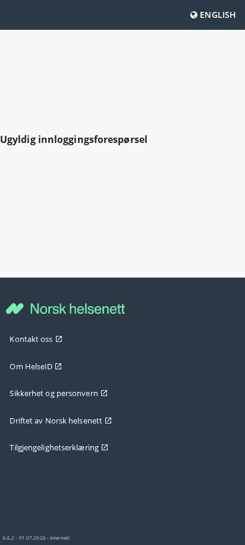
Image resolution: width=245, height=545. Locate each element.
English (216, 14)
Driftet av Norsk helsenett (56, 420)
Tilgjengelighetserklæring (54, 447)
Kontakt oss (31, 339)
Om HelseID (31, 366)
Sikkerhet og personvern (54, 393)
